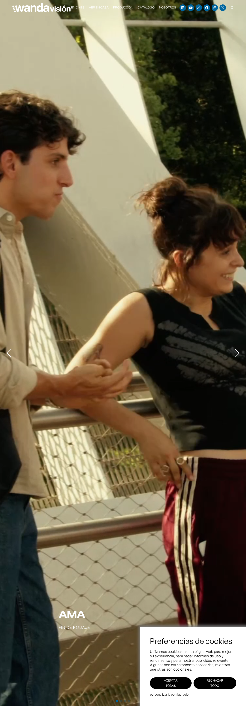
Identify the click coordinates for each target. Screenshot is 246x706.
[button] (232, 7)
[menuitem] (77, 7)
